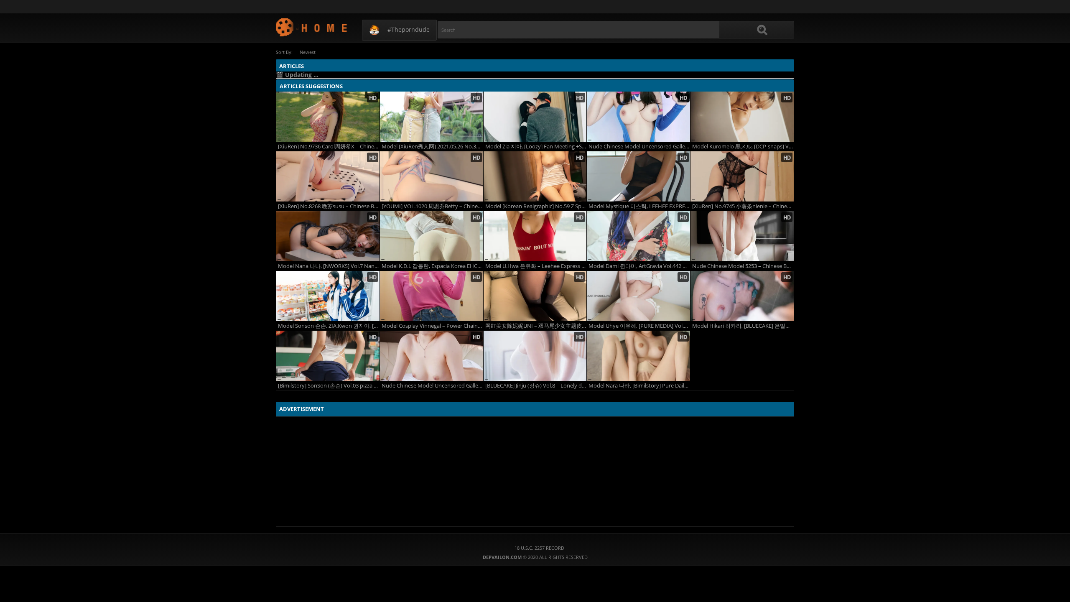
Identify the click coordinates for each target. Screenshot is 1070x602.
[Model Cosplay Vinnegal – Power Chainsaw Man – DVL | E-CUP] (431, 296)
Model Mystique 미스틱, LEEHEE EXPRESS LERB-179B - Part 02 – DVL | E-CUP (639, 206)
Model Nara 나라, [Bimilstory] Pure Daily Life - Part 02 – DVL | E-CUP (639, 385)
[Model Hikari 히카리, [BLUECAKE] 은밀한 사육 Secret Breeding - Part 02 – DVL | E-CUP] (742, 296)
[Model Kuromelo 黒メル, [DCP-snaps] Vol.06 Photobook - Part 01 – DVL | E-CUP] (742, 117)
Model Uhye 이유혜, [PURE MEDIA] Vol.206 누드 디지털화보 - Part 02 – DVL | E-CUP (639, 325)
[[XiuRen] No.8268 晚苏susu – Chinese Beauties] (328, 176)
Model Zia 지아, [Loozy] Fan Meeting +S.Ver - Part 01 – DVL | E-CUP (536, 146)
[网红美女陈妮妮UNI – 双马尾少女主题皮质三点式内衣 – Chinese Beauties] (535, 296)
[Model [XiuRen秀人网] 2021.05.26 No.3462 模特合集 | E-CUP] (431, 117)
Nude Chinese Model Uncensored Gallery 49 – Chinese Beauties (639, 146)
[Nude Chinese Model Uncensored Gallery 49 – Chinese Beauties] (638, 117)
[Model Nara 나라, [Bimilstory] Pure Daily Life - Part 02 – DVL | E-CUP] (638, 356)
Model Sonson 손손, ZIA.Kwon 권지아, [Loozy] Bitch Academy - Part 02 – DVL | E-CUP (329, 325)
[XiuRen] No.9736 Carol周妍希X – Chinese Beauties (329, 146)
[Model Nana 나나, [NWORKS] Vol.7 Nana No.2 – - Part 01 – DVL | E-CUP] (328, 236)
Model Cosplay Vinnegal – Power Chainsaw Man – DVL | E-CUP (432, 325)
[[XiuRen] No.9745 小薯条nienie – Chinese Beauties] (742, 176)
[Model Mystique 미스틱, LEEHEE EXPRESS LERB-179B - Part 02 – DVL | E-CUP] (638, 176)
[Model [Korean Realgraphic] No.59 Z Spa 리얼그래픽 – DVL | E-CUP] (535, 176)
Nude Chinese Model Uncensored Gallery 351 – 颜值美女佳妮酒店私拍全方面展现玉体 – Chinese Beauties (432, 385)
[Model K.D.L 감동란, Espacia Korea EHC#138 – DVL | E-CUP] (431, 236)
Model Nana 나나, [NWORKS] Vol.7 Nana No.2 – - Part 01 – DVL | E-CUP (329, 266)
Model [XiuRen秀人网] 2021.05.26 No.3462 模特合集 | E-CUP (432, 146)
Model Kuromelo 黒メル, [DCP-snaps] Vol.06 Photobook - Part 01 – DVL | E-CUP (743, 146)
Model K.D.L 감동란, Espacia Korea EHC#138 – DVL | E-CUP (432, 266)
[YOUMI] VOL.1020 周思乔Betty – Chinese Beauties (432, 206)
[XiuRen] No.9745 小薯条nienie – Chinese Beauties (743, 206)
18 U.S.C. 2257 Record (539, 548)
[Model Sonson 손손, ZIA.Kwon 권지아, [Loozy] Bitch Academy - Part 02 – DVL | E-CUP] (328, 296)
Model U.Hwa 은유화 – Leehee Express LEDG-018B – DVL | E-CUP (536, 266)
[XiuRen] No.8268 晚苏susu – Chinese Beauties (329, 206)
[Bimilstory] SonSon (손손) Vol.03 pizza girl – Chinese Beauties (329, 385)
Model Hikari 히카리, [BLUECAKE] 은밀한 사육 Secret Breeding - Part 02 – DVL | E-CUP (743, 325)
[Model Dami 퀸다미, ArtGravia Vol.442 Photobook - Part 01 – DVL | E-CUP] (638, 236)
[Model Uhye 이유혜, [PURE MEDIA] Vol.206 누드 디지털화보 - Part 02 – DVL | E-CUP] (638, 296)
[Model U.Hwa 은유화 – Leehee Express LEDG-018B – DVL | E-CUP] (535, 236)
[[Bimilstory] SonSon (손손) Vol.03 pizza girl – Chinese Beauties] (328, 356)
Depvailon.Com (312, 27)
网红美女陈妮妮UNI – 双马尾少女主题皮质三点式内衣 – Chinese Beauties (536, 325)
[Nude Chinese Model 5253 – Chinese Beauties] (742, 236)
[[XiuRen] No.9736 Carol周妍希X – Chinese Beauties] (328, 117)
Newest (308, 52)
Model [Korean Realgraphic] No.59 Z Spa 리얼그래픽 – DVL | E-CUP (536, 206)
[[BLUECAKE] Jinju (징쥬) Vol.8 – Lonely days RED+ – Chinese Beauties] (535, 356)
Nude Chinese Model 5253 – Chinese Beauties (743, 266)
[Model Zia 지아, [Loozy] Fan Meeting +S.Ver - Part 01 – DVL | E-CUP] (535, 117)
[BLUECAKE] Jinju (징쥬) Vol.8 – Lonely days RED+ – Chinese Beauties (536, 385)
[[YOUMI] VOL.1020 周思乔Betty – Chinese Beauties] (431, 176)
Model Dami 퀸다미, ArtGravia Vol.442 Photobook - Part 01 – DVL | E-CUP (639, 266)
